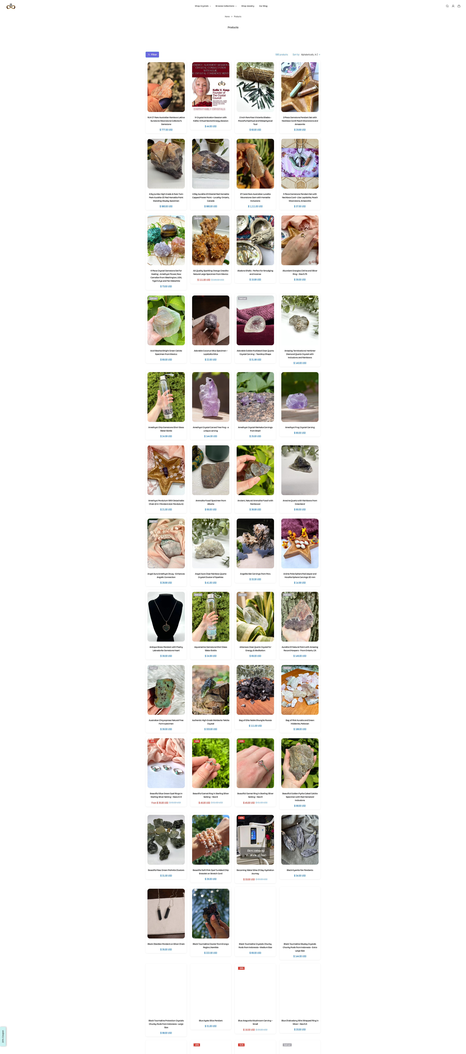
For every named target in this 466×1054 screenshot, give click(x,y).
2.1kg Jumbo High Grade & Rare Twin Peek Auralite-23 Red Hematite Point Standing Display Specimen (166, 197)
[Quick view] (180, 68)
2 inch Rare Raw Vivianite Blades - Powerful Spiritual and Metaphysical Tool (255, 121)
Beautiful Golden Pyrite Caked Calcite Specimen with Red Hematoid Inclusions (300, 797)
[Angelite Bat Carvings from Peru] (255, 543)
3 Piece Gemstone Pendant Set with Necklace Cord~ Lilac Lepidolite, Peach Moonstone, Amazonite (300, 197)
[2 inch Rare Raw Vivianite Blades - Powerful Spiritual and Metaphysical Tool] (255, 87)
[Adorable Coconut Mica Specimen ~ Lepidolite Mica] (210, 320)
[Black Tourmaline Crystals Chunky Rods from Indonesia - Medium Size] (255, 914)
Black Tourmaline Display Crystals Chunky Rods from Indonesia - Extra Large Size (300, 947)
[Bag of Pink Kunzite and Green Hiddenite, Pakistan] (300, 690)
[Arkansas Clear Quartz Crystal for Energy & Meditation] (255, 617)
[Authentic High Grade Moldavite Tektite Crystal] (210, 690)
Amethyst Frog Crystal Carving (300, 427)
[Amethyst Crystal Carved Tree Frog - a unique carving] (210, 397)
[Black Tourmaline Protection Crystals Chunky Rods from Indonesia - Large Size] (166, 990)
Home (227, 16)
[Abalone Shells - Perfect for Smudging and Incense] (255, 240)
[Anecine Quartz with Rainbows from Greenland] (300, 470)
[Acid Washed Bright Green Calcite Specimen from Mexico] (166, 320)
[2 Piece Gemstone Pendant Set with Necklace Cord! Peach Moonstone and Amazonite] (300, 87)
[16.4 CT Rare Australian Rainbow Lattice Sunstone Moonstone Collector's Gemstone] (166, 87)
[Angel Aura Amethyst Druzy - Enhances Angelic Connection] (166, 543)
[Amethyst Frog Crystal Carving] (300, 397)
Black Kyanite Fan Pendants (300, 870)
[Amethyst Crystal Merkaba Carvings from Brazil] (255, 397)
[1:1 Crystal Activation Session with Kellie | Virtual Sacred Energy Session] (210, 87)
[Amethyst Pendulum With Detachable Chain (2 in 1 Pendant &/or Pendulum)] (166, 470)
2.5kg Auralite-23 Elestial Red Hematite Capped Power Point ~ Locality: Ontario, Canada (210, 197)
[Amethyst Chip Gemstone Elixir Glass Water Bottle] (166, 397)
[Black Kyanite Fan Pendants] (300, 840)
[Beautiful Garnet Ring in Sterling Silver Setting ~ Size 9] (255, 763)
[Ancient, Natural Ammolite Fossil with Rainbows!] (255, 470)
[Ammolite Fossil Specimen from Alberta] (210, 470)
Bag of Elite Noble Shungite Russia (255, 720)
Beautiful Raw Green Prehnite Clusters (166, 870)
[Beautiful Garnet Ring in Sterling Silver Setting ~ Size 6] (210, 763)
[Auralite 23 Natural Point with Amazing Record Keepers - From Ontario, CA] (300, 617)
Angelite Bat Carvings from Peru (255, 573)
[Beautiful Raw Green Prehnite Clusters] (166, 840)
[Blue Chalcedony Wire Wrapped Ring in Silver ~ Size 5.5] (300, 990)
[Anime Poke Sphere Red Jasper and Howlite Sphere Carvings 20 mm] (300, 543)
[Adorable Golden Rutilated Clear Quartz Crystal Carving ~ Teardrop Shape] (255, 320)
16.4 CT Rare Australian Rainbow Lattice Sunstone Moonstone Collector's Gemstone (166, 121)
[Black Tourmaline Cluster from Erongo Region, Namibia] (210, 914)
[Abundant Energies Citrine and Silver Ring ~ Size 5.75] (300, 240)
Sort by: (296, 54)
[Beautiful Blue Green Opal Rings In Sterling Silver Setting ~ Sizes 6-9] (166, 763)
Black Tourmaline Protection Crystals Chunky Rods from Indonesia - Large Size (166, 1024)
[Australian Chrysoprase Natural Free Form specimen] (166, 690)
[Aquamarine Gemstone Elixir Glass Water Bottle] (210, 617)
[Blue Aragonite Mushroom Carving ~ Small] (255, 990)
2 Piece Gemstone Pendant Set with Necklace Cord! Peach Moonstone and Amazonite (300, 121)
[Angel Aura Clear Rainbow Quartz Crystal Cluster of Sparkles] (210, 543)
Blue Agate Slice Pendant (211, 1020)
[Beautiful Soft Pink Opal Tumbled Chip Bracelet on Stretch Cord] (210, 840)
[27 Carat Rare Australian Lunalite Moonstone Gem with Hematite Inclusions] (255, 164)
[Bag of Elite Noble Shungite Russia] (255, 690)
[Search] (447, 6)
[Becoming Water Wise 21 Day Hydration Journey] (255, 840)
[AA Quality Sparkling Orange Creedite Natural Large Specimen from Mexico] (210, 240)
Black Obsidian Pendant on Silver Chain (166, 944)
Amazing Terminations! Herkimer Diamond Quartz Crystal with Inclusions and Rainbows (299, 354)
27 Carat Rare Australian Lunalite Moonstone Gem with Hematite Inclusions (255, 197)
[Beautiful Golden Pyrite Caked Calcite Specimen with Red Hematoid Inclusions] (300, 763)
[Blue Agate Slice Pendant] (210, 990)
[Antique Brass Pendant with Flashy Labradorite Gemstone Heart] (166, 617)
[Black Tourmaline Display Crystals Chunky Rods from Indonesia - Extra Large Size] (300, 914)
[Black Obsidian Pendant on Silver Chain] (166, 914)
